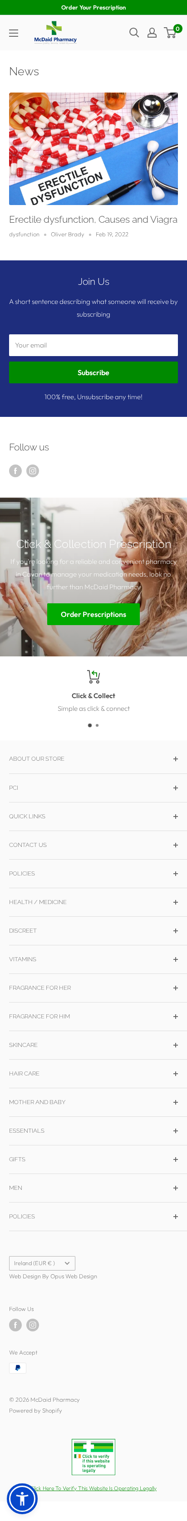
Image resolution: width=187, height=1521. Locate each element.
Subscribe (93, 372)
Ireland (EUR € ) (34, 1263)
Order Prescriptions (93, 614)
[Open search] (134, 33)
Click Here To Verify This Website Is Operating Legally (93, 1488)
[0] (170, 32)
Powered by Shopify (35, 1410)
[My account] (152, 33)
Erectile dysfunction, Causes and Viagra (93, 219)
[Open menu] (13, 33)
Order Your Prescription (93, 7)
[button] (22, 1499)
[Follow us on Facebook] (15, 471)
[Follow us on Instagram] (32, 471)
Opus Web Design (73, 1276)
